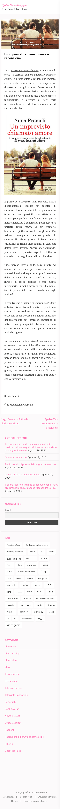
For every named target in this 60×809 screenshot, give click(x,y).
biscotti (51, 552)
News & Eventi (12, 715)
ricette (51, 605)
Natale (50, 592)
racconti (25, 605)
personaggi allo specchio (45, 599)
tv (8, 618)
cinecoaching (12, 653)
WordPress (41, 801)
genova (30, 578)
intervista (11, 585)
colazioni (44, 558)
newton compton (12, 598)
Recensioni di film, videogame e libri (27, 44)
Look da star (12, 708)
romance (10, 612)
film (43, 571)
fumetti (19, 578)
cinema (14, 558)
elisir (7, 667)
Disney (9, 565)
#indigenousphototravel (36, 545)
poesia (10, 605)
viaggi (40, 618)
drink (19, 565)
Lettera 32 (10, 702)
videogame (13, 625)
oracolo (27, 598)
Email (8, 510)
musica (39, 592)
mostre (29, 592)
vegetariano (27, 618)
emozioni (31, 565)
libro (9, 592)
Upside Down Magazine (14, 5)
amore (32, 552)
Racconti (10, 729)
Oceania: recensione (16, 457)
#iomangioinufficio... (15, 552)
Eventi (45, 565)
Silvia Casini (33, 42)
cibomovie (10, 646)
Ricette (9, 743)
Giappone (42, 578)
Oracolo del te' (13, 722)
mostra (19, 592)
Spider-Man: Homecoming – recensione (50, 423)
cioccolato (30, 558)
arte (41, 552)
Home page (11, 681)
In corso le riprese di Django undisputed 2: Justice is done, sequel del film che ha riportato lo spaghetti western (31, 447)
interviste (25, 585)
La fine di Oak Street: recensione (22, 474)
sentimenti (24, 612)
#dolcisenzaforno (13, 545)
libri (47, 44)
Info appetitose (13, 688)
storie (51, 612)
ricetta (39, 605)
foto (9, 578)
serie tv (38, 612)
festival (9, 572)
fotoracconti (12, 674)
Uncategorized (13, 750)
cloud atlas (11, 660)
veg (15, 618)
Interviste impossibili (16, 695)
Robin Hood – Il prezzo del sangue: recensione (30, 464)
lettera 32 (36, 585)
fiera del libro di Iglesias (26, 572)
